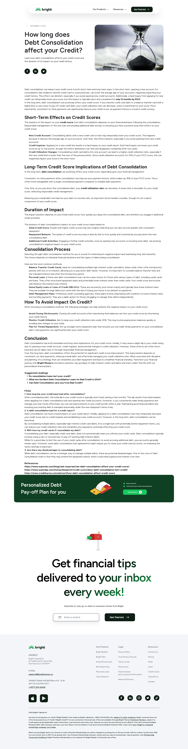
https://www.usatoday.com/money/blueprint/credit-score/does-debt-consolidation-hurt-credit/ (76, 470)
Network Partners (125, 679)
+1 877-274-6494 (37, 687)
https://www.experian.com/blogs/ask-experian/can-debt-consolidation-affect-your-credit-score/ (76, 466)
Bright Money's (45, 363)
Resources (118, 9)
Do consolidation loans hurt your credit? (50, 376)
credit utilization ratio (92, 188)
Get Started (140, 9)
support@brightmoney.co (41, 674)
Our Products (99, 9)
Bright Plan (100, 657)
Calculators (153, 677)
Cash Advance (102, 677)
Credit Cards (153, 672)
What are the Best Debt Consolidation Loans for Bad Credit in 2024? (65, 379)
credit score (66, 122)
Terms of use (124, 662)
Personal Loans (102, 672)
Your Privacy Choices (127, 657)
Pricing (151, 657)
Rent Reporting (102, 667)
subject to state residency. (125, 717)
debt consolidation (51, 171)
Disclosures (123, 667)
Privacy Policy (124, 652)
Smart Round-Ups (104, 662)
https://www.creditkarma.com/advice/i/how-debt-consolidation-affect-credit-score (69, 473)
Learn (150, 667)
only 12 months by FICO (128, 99)
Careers (151, 681)
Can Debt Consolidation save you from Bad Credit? (56, 382)
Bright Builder (102, 652)
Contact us (153, 652)
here (135, 725)
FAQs (150, 662)
